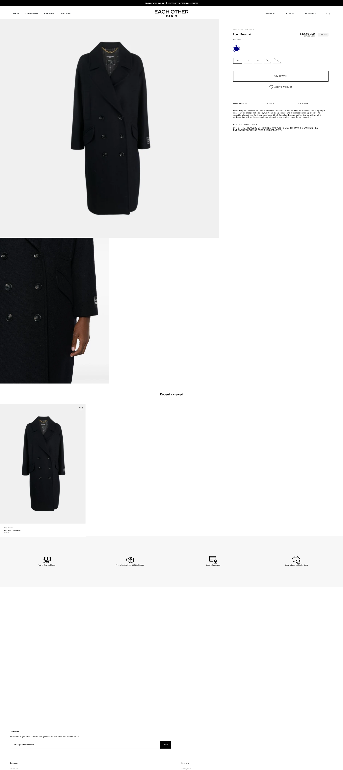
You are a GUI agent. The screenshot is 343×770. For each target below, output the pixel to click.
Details (270, 103)
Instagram (186, 768)
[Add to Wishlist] (81, 408)
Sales (241, 29)
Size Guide (237, 40)
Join (166, 744)
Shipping (303, 103)
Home (235, 29)
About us (14, 768)
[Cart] (328, 13)
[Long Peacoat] (43, 464)
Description (240, 103)
